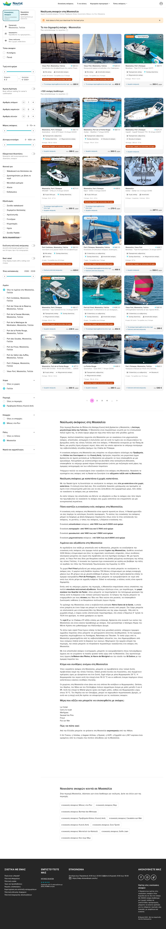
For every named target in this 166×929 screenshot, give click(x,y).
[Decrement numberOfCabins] (23, 109)
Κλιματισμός (12, 224)
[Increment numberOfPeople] (33, 102)
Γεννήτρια (11, 219)
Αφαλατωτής (12, 214)
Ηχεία (9, 228)
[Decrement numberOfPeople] (23, 102)
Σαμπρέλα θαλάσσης (16, 210)
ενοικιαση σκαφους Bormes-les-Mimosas (79, 811)
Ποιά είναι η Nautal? (12, 876)
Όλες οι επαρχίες (14, 418)
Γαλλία (62, 14)
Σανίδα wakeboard (15, 205)
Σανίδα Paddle (13, 233)
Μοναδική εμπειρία (15, 183)
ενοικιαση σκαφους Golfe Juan (115, 831)
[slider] (5, 72)
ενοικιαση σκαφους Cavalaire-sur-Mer (125, 818)
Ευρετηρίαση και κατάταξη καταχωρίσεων (20, 889)
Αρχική (43, 14)
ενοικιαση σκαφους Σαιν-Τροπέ (106, 825)
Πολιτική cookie (10, 881)
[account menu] (161, 3)
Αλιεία (9, 187)
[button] (60, 125)
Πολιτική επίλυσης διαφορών (15, 892)
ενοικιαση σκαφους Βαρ (106, 805)
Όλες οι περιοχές (14, 401)
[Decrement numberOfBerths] (23, 116)
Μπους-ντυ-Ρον (92, 14)
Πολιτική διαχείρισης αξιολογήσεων (18, 895)
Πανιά (9, 57)
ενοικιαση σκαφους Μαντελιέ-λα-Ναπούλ (79, 831)
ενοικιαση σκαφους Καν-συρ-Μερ (76, 838)
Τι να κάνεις (82, 4)
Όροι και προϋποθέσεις (13, 884)
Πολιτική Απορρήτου (12, 878)
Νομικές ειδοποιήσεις (13, 887)
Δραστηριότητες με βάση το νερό (19, 176)
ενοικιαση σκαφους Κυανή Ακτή (75, 825)
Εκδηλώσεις (12, 192)
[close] (159, 20)
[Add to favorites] (160, 36)
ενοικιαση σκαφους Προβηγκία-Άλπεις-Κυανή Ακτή (83, 818)
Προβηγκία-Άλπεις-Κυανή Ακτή (75, 14)
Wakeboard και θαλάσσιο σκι (19, 171)
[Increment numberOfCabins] (33, 109)
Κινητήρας (11, 53)
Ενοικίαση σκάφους (65, 4)
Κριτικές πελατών (47, 879)
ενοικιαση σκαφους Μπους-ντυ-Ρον (76, 805)
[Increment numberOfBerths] (33, 116)
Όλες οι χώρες (13, 384)
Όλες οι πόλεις (13, 436)
